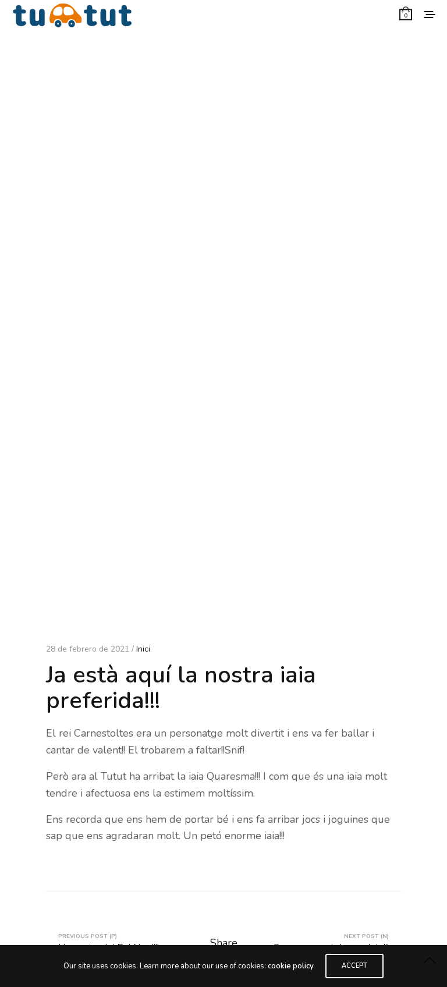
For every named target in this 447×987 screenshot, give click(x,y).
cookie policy (291, 966)
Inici (143, 649)
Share (223, 943)
